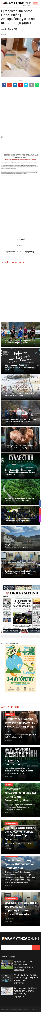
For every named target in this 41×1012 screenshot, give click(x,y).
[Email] (31, 85)
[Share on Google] (9, 85)
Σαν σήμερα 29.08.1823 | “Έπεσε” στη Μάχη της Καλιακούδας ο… (19, 394)
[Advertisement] (20, 115)
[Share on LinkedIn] (15, 85)
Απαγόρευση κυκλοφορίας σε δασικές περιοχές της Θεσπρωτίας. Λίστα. (19, 499)
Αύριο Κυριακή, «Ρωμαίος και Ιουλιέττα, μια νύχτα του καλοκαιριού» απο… (20, 367)
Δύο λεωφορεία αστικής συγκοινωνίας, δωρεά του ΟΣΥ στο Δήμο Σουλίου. (20, 520)
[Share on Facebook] (4, 85)
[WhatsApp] (37, 85)
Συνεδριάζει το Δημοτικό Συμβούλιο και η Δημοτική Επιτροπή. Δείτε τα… (20, 572)
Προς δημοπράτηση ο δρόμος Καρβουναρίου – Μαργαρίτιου (16, 546)
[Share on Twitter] (26, 85)
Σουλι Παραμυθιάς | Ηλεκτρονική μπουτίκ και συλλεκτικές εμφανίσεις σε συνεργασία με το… (18, 756)
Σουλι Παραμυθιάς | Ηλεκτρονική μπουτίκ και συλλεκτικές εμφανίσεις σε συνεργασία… (20, 472)
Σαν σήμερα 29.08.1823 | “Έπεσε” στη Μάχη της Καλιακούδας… (25, 991)
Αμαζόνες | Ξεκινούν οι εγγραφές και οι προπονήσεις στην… (24, 964)
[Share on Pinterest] (20, 85)
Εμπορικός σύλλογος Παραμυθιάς (20, 252)
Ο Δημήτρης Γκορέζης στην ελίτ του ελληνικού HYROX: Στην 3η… (19, 447)
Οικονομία (20, 245)
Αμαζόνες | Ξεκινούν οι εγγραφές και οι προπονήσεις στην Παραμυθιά (20, 342)
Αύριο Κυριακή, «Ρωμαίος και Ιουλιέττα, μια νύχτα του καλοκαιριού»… (26, 978)
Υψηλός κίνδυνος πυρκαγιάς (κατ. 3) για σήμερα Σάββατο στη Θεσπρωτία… (20, 420)
